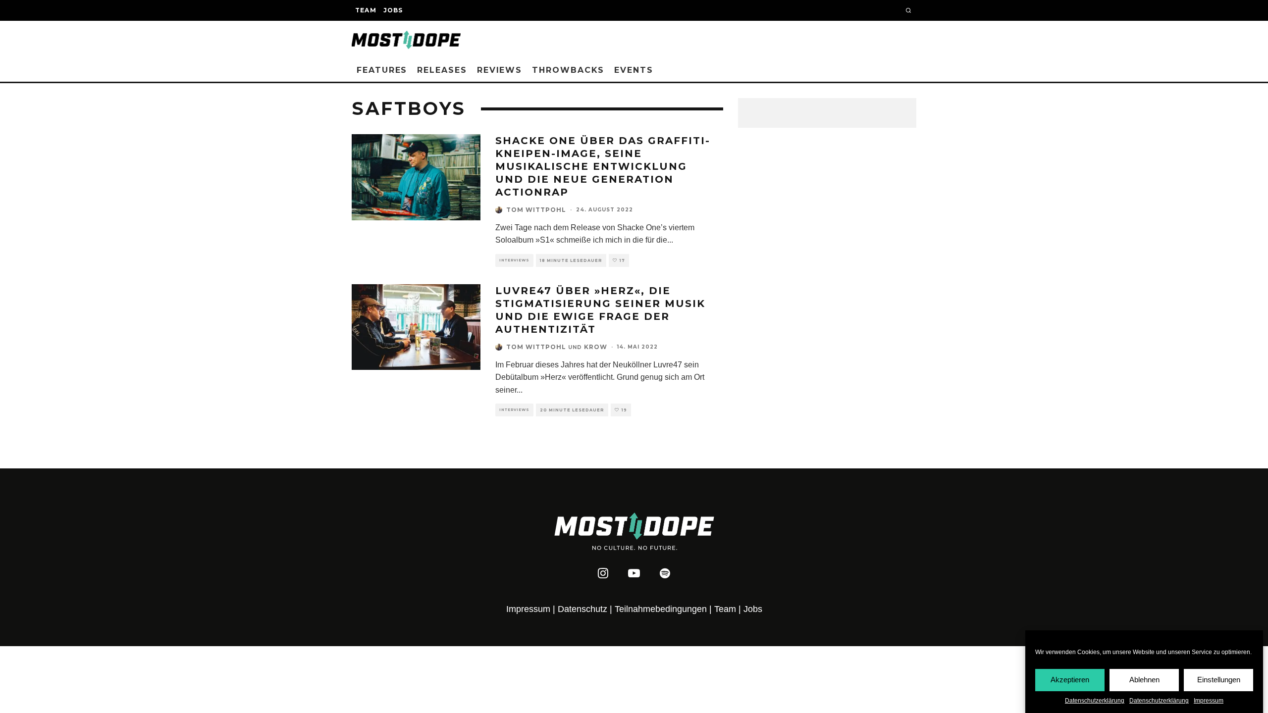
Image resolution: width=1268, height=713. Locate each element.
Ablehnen (1144, 679)
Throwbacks (568, 70)
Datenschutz (582, 609)
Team (365, 10)
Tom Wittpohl (536, 209)
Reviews (499, 70)
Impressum (1208, 700)
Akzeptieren (1070, 679)
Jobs (393, 10)
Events (633, 70)
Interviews (514, 260)
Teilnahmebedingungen (661, 609)
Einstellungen (1218, 679)
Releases (442, 70)
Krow (595, 347)
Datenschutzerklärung (1094, 700)
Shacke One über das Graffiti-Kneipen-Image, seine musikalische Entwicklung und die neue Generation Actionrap (602, 166)
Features (382, 70)
